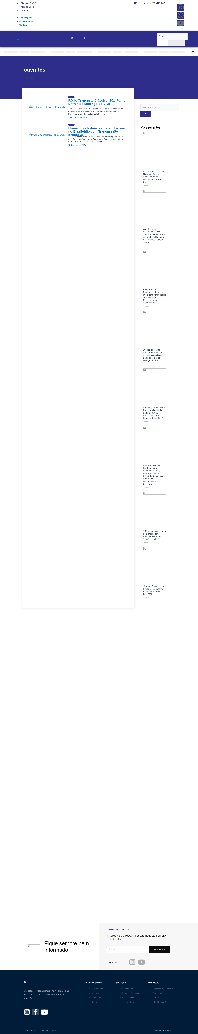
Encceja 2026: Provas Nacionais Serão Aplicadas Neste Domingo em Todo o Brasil (153, 176)
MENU (19, 39)
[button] (24, 78)
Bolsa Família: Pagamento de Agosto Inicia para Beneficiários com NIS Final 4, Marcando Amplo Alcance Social (154, 296)
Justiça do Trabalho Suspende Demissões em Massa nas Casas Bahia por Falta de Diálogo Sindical (153, 355)
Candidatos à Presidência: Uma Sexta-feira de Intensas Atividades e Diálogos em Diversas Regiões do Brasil (154, 236)
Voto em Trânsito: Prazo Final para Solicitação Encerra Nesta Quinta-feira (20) (154, 590)
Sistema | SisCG (28, 3)
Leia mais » (146, 185)
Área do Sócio (27, 7)
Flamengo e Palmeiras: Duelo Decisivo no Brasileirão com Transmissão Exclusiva (98, 131)
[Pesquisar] (162, 43)
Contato (24, 10)
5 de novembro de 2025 (77, 117)
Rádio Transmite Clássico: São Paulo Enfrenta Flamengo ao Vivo (96, 102)
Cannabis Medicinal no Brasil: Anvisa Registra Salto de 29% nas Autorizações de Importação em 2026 (154, 412)
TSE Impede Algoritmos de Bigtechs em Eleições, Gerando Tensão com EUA (154, 535)
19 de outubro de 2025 (77, 145)
